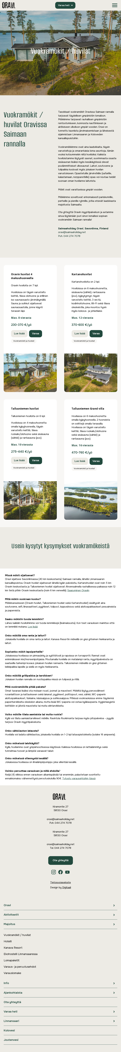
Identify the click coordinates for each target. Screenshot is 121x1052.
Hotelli (8, 941)
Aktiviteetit (11, 914)
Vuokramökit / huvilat (17, 935)
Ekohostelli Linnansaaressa (20, 954)
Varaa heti (64, 5)
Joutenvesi (11, 1040)
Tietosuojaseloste (60, 882)
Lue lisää (19, 333)
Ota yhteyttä (60, 860)
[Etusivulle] (8, 5)
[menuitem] (60, 905)
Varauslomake (12, 973)
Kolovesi (9, 1030)
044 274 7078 (71, 236)
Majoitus (9, 924)
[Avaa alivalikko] (114, 905)
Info (6, 983)
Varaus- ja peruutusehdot (20, 967)
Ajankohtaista (13, 992)
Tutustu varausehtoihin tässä (78, 778)
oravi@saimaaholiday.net (72, 232)
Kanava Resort (13, 947)
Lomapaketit (11, 960)
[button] (114, 5)
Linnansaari (11, 1021)
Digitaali (66, 887)
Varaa (35, 333)
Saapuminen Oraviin (78, 590)
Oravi (7, 905)
